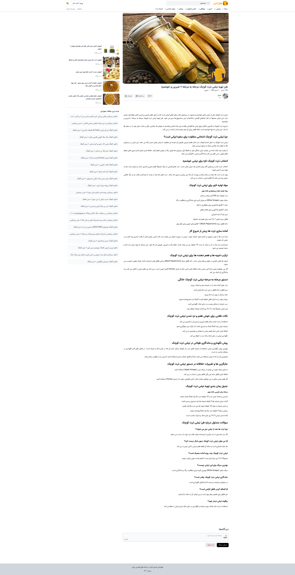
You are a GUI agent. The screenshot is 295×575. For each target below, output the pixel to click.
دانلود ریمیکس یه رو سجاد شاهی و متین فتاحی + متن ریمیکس (95, 123)
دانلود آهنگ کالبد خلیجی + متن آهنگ (104, 164)
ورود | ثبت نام (78, 3)
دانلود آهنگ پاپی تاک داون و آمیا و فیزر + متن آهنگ (99, 144)
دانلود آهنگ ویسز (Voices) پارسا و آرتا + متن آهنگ (99, 158)
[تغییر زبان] (67, 3)
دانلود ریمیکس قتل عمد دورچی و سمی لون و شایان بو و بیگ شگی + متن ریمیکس (93, 254)
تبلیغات (79, 9)
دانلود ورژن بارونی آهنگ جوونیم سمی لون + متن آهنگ (98, 247)
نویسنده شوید (70, 9)
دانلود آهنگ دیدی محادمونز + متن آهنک (103, 241)
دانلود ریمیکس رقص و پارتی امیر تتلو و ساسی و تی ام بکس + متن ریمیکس (93, 116)
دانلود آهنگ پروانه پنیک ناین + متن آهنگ (102, 185)
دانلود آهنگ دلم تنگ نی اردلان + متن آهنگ (102, 151)
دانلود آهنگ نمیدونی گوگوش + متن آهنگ (102, 261)
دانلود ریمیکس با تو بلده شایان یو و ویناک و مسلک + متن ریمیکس (94, 234)
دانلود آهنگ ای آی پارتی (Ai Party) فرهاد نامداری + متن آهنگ (95, 130)
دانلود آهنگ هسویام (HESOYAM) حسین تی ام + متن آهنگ (95, 227)
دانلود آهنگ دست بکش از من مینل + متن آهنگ (100, 199)
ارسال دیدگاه (223, 545)
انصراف (209, 545)
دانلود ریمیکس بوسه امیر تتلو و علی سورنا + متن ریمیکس (97, 192)
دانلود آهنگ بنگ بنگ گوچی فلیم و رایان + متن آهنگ (99, 137)
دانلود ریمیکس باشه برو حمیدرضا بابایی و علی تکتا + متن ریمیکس (94, 220)
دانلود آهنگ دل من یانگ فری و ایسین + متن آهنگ (99, 206)
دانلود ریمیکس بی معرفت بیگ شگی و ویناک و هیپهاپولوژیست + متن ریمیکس (93, 213)
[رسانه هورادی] (220, 3)
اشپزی (206, 90)
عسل (219, 95)
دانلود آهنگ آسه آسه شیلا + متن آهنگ (103, 171)
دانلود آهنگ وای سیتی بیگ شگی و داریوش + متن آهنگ (97, 178)
